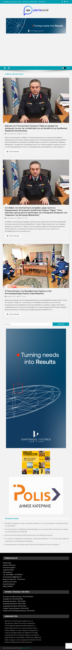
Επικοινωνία (42, 1)
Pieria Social (23, 133)
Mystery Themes (26, 648)
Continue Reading (14, 151)
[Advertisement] (36, 50)
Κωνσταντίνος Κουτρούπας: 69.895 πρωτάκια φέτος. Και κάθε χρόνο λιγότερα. (28, 535)
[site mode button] (64, 68)
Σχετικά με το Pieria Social (30, 1)
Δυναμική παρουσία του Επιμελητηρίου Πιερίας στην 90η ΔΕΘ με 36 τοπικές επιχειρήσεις (32, 544)
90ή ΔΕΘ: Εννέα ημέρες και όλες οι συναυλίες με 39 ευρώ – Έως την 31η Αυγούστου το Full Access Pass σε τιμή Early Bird (36, 525)
